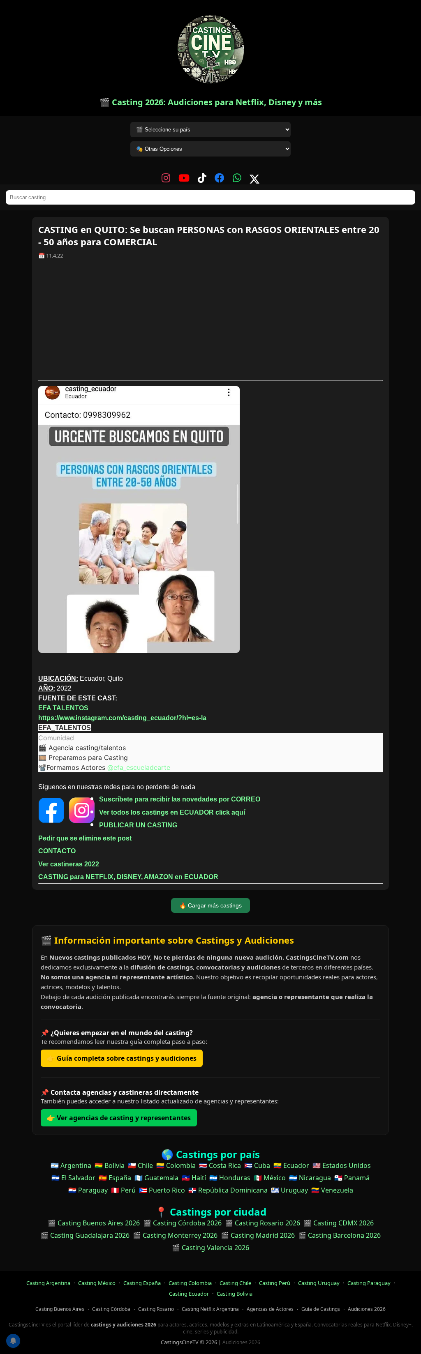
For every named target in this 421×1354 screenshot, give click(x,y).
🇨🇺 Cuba (257, 1165)
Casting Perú (274, 1283)
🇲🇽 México (270, 1177)
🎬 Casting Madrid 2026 (258, 1235)
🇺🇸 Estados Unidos (341, 1165)
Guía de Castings (320, 1309)
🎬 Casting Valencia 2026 (210, 1247)
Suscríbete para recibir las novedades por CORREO (179, 799)
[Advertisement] (210, 322)
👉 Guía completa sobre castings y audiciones (122, 1058)
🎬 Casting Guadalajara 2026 (85, 1235)
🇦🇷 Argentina (71, 1165)
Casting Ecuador (189, 1293)
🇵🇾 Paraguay (88, 1190)
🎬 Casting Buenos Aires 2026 (94, 1222)
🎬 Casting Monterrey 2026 (175, 1235)
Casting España (142, 1283)
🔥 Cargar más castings (210, 905)
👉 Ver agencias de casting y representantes (119, 1117)
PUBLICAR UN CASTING (138, 825)
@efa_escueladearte (138, 767)
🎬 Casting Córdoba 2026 (182, 1222)
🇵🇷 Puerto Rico (162, 1190)
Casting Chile (235, 1283)
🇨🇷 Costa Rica (220, 1165)
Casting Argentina (48, 1283)
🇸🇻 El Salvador (73, 1177)
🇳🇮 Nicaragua (310, 1177)
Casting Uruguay (319, 1283)
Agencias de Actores (270, 1309)
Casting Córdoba (111, 1309)
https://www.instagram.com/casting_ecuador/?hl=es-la (122, 717)
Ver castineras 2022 (68, 864)
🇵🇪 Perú (123, 1190)
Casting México (97, 1283)
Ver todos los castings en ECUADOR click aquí (172, 812)
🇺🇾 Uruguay (289, 1190)
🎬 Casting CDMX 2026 (338, 1222)
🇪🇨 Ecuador (291, 1165)
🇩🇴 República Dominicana (228, 1190)
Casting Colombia (190, 1283)
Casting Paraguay (369, 1283)
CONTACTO (57, 850)
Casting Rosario (156, 1309)
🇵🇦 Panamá (352, 1177)
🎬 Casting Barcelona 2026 (339, 1235)
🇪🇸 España (115, 1177)
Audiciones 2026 (367, 1309)
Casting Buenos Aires (59, 1309)
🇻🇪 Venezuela (332, 1190)
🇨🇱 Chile (140, 1165)
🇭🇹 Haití (194, 1177)
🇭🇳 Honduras (229, 1177)
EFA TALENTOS (63, 708)
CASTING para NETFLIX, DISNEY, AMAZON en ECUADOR (128, 876)
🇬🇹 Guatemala (156, 1177)
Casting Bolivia (234, 1293)
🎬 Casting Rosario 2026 (262, 1222)
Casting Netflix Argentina (210, 1309)
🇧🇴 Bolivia (110, 1165)
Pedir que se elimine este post (85, 838)
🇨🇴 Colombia (176, 1165)
